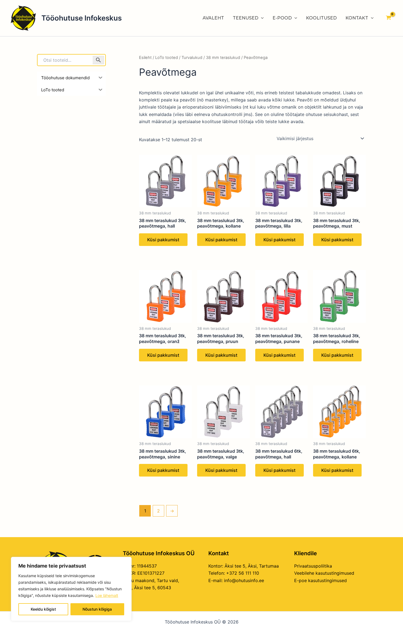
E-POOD (282, 18)
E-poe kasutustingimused (320, 580)
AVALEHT (213, 18)
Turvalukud (191, 57)
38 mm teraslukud (223, 57)
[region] (71, 589)
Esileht (145, 57)
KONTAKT (356, 18)
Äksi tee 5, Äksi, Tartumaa (252, 566)
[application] (261, 18)
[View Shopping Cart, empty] (388, 18)
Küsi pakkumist (163, 239)
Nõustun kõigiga (97, 609)
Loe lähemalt (106, 595)
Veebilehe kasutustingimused (324, 573)
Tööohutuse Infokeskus (81, 18)
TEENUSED (245, 18)
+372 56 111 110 (242, 573)
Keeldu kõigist (43, 609)
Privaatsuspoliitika (313, 566)
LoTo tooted (166, 57)
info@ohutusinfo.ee (244, 580)
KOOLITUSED (321, 18)
